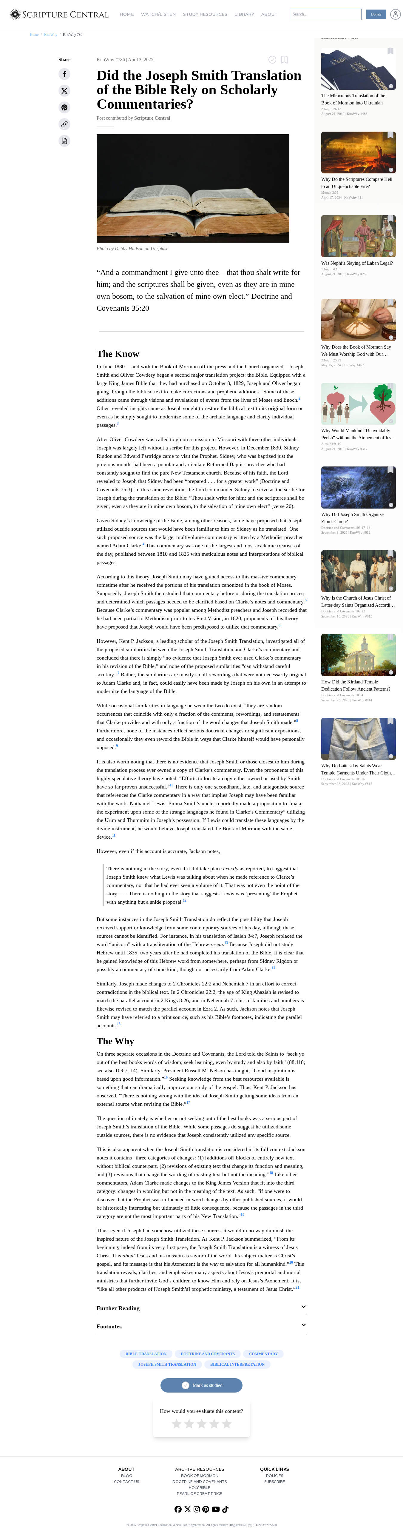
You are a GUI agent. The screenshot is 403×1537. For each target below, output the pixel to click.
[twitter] (64, 91)
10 (171, 785)
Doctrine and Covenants (199, 1481)
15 (119, 1024)
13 (226, 943)
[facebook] (64, 74)
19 (242, 1215)
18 (271, 1173)
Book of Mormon (199, 1475)
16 (166, 1077)
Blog (126, 1475)
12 (184, 900)
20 (291, 1262)
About (269, 14)
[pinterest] (64, 107)
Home (127, 14)
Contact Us (126, 1481)
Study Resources (205, 14)
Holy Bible (199, 1487)
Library (244, 14)
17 (188, 1102)
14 (273, 968)
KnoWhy (50, 35)
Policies (274, 1475)
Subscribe (274, 1481)
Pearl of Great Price (199, 1493)
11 (113, 835)
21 (297, 1287)
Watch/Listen (158, 14)
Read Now (359, 68)
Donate (376, 14)
